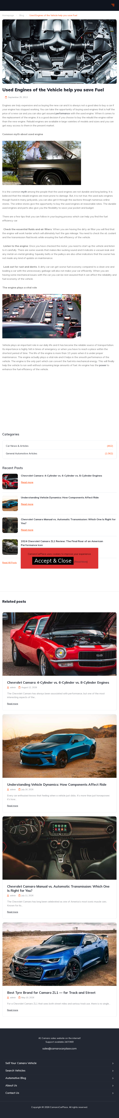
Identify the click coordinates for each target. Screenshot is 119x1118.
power (102, 365)
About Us (11, 1085)
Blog (21, 15)
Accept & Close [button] (52, 560)
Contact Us (12, 1092)
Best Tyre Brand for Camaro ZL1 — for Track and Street (51, 993)
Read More (81, 561)
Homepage (8, 15)
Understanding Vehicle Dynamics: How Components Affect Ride (60, 497)
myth (24, 191)
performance (63, 113)
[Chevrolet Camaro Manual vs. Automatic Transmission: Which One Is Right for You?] (10, 525)
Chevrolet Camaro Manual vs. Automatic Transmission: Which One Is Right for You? (68, 521)
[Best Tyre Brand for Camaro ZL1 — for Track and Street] (59, 954)
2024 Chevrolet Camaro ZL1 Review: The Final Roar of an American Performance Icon (62, 543)
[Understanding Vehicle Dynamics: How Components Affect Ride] (10, 503)
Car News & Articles (17, 445)
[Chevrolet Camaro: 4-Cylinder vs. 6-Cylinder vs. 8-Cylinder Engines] (10, 481)
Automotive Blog (15, 1078)
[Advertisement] (28, 409)
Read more (27, 482)
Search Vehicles (15, 1070)
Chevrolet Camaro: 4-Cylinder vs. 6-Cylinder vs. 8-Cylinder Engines (61, 475)
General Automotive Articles (21, 453)
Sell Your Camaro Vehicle (21, 1063)
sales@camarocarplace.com (59, 1048)
